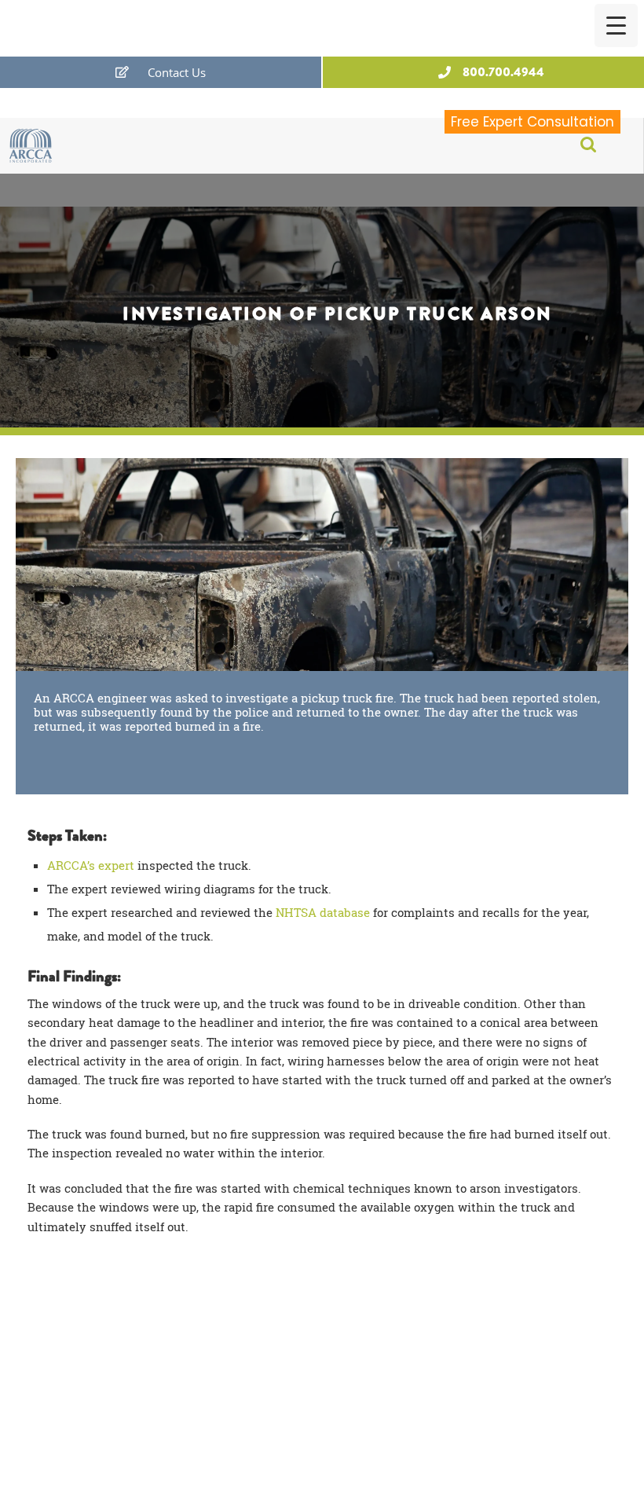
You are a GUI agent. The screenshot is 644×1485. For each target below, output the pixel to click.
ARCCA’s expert (90, 865)
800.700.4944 (503, 72)
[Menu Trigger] (616, 25)
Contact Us (177, 72)
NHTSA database (323, 912)
